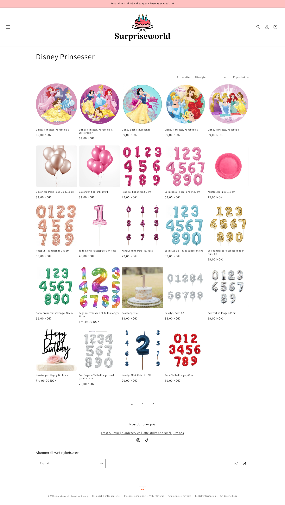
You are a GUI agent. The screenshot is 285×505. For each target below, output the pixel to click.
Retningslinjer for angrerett (106, 496)
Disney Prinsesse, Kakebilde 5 (52, 129)
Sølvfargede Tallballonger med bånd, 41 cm (96, 377)
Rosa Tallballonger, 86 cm (136, 191)
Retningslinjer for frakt (179, 496)
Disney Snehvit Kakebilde (136, 129)
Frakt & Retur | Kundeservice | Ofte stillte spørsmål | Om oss (142, 433)
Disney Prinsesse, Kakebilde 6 (181, 129)
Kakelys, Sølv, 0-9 (175, 313)
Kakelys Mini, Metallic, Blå (136, 375)
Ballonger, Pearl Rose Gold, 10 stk (55, 191)
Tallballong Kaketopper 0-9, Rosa (98, 250)
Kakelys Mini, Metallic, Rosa (137, 250)
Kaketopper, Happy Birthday (52, 375)
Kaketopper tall (130, 313)
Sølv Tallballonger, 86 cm (222, 313)
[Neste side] (153, 403)
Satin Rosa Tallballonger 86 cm (182, 191)
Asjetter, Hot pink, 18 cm (221, 191)
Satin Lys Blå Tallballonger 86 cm (184, 250)
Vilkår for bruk (156, 496)
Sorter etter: (183, 77)
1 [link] (132, 403)
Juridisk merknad (228, 496)
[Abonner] (101, 463)
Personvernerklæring (135, 496)
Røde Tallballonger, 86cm (179, 375)
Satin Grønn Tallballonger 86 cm (54, 313)
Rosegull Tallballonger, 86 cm (52, 250)
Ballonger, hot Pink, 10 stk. (94, 191)
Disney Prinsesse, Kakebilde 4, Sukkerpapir (96, 131)
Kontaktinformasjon (205, 496)
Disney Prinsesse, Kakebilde (223, 129)
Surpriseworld (62, 496)
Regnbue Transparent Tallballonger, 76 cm (99, 315)
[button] (8, 27)
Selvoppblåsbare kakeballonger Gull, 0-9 (226, 252)
